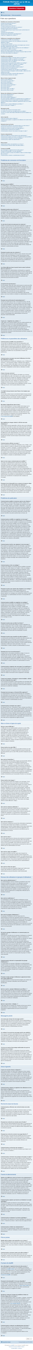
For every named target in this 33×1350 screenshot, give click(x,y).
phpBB (12, 1345)
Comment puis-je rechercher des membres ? (10, 129)
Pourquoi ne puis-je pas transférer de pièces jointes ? (12, 66)
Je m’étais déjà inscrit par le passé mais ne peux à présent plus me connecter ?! (15, 30)
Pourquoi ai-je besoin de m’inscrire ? (8, 23)
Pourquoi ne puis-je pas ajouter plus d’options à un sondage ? (14, 62)
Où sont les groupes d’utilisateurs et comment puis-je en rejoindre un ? (16, 98)
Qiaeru (23, 1346)
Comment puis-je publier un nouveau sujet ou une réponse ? (13, 57)
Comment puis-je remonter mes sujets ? (9, 74)
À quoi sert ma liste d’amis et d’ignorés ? (9, 118)
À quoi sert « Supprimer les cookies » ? (9, 35)
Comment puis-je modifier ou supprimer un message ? (12, 58)
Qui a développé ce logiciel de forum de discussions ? (12, 149)
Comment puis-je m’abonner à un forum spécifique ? (12, 138)
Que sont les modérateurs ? (7, 95)
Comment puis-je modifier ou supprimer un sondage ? (12, 64)
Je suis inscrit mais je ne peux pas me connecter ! (11, 27)
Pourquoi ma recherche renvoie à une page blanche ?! (12, 128)
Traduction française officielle (15, 1346)
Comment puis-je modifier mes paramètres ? (10, 39)
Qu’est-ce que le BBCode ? (6, 79)
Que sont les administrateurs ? (7, 94)
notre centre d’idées (24, 1285)
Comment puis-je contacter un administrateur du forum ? (13, 155)
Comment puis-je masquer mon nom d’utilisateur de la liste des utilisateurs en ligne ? (14, 42)
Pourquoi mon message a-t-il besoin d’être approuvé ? (12, 73)
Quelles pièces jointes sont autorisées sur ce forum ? (12, 144)
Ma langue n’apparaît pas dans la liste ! (9, 46)
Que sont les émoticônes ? (6, 82)
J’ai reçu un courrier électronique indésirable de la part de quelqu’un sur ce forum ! (16, 113)
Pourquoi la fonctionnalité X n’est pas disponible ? (11, 151)
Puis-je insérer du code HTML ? (7, 80)
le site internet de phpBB (7, 416)
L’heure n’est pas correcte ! (6, 43)
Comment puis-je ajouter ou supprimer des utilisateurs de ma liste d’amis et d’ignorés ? (16, 120)
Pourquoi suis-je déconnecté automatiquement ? (11, 33)
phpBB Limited (10, 1269)
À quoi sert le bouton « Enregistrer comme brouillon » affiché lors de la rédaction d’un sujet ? (16, 71)
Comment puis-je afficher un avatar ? (9, 49)
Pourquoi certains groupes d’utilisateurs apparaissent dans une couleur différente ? (16, 102)
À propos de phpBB (5, 1274)
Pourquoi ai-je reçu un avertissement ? (9, 68)
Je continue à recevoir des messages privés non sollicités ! (13, 111)
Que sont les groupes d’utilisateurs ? (8, 97)
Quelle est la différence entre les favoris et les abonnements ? (14, 135)
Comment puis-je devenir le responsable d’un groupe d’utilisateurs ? (15, 99)
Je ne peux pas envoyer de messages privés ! (11, 109)
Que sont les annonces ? (6, 86)
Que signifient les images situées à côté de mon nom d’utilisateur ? (15, 47)
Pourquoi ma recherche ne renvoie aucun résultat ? (12, 126)
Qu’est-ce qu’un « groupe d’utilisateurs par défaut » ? (12, 103)
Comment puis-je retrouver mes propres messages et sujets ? (14, 130)
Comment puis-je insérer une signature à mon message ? (13, 60)
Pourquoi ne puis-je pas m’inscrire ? (8, 25)
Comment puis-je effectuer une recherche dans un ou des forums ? (15, 125)
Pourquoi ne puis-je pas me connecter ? (9, 28)
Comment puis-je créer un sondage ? (9, 61)
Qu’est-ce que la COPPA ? (6, 24)
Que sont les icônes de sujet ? (7, 90)
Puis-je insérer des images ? (7, 83)
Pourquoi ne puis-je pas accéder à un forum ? (10, 65)
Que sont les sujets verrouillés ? (8, 88)
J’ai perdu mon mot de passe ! (7, 32)
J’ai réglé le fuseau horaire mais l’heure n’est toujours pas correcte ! (15, 45)
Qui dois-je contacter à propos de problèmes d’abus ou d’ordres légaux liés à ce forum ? (16, 153)
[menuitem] (2, 13)
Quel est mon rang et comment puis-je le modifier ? (12, 50)
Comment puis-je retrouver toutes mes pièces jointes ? (12, 145)
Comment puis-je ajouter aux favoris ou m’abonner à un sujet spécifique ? (16, 136)
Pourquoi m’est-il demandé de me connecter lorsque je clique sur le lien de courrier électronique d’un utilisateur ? (16, 52)
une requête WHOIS (15, 1303)
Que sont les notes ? (5, 87)
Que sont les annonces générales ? (8, 84)
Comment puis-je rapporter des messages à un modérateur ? (14, 69)
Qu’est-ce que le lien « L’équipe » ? (8, 105)
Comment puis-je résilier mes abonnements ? (10, 139)
